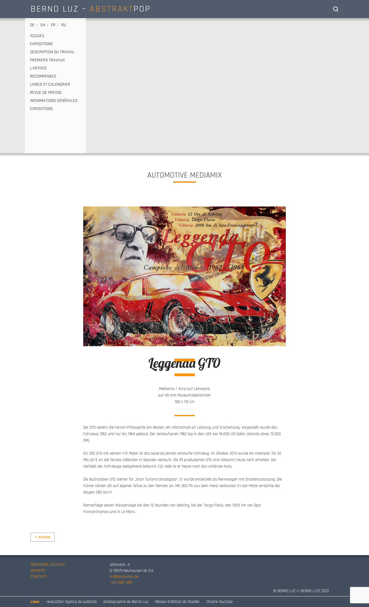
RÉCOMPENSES (43, 76)
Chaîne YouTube (219, 601)
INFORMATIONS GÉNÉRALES (54, 101)
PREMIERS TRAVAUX (47, 60)
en (43, 25)
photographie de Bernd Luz (125, 601)
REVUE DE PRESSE (46, 92)
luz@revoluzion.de (124, 576)
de (32, 25)
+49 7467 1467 (121, 582)
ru (63, 25)
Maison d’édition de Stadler (177, 601)
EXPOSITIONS (41, 44)
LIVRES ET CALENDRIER (50, 84)
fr (53, 25)
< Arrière (42, 537)
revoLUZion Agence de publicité (71, 601)
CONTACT (38, 576)
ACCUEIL (37, 36)
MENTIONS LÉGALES (48, 565)
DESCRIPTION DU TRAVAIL (52, 52)
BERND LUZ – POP (91, 9)
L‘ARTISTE (38, 68)
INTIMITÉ (38, 570)
